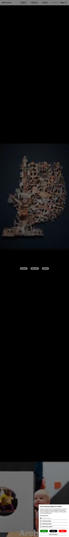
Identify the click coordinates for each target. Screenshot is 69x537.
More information (53, 534)
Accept (53, 531)
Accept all (44, 531)
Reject (62, 531)
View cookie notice (44, 515)
